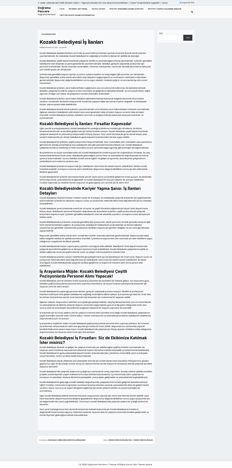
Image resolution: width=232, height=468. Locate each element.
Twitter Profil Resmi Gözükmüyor (77, 15)
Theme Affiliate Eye (119, 464)
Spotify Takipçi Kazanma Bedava (164, 9)
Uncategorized (49, 34)
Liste (62, 9)
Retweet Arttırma (78, 9)
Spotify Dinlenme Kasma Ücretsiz (126, 9)
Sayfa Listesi (98, 9)
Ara (161, 33)
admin (64, 47)
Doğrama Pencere (44, 9)
